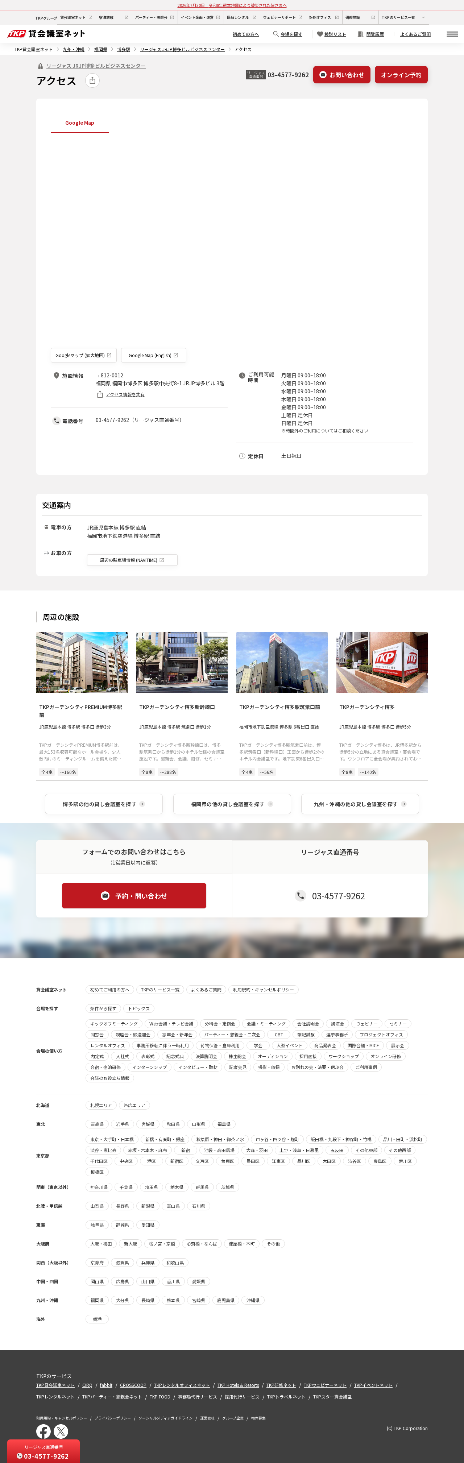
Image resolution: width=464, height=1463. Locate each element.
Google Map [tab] (79, 122)
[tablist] (232, 123)
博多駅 (123, 49)
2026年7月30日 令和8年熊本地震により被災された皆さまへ (232, 5)
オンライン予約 (401, 74)
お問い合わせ (347, 74)
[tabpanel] (232, 249)
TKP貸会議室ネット (33, 49)
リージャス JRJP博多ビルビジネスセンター (182, 49)
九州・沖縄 (73, 49)
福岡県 (100, 49)
